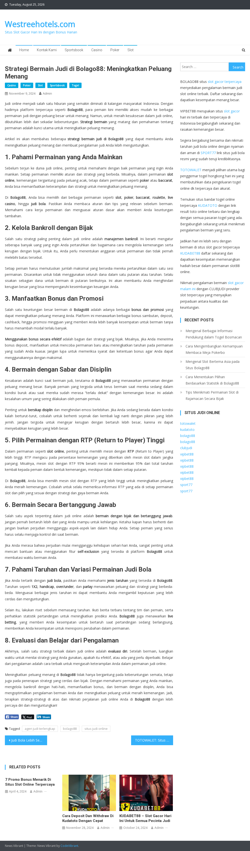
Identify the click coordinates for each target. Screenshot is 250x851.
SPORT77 (208, 152)
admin (47, 93)
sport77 (186, 484)
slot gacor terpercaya (224, 81)
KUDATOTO (207, 205)
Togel (75, 85)
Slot (130, 50)
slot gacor (232, 111)
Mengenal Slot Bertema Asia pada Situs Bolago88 (213, 364)
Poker (114, 50)
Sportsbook (74, 50)
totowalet (188, 423)
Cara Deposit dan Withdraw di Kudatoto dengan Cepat (88, 818)
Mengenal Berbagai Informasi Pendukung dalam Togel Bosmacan (214, 333)
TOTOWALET (190, 170)
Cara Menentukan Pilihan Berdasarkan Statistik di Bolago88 (212, 380)
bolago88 (70, 728)
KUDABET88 (190, 253)
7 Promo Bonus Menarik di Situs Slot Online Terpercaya (30, 782)
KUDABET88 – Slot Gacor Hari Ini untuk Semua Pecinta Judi (145, 818)
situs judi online (96, 728)
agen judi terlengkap (40, 728)
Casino (96, 50)
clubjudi (186, 447)
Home (24, 50)
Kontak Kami (47, 50)
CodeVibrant (69, 846)
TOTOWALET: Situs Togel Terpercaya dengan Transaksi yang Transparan (154, 740)
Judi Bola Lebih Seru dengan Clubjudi (29, 740)
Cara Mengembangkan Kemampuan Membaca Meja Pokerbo (214, 349)
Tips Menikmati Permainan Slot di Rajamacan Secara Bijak (212, 395)
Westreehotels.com (40, 24)
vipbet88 (187, 454)
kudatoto (187, 429)
